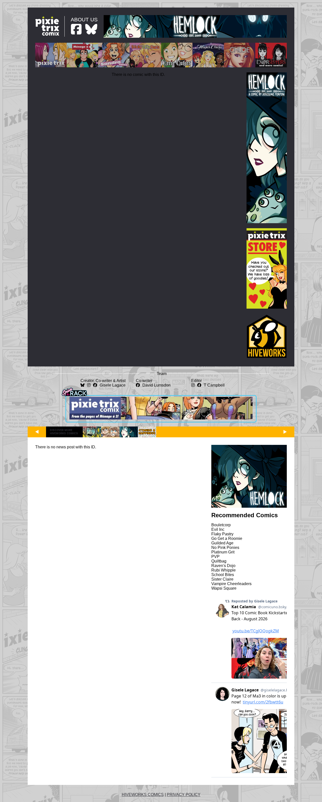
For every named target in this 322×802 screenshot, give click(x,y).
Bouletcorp (221, 525)
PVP (215, 556)
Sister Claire (222, 579)
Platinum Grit (222, 552)
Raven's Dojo (223, 565)
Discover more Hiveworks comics (64, 432)
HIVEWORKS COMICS (143, 794)
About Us (84, 19)
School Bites (222, 575)
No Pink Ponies (225, 547)
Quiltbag (218, 561)
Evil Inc (217, 529)
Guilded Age (222, 543)
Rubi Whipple (223, 570)
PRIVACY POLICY (183, 794)
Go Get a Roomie (226, 538)
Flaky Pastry (222, 534)
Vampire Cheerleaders (231, 584)
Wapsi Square (223, 588)
